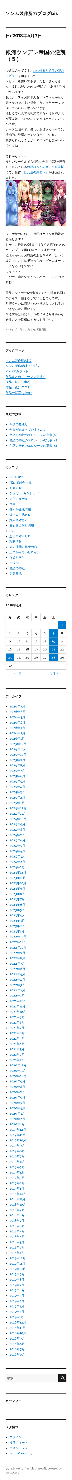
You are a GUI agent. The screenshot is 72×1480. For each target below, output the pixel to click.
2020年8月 (17, 1087)
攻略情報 (15, 541)
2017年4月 (16, 1301)
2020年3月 (17, 1113)
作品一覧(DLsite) (18, 382)
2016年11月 (17, 1328)
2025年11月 (17, 749)
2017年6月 (17, 1290)
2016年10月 (17, 1333)
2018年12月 (17, 1194)
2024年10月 (17, 819)
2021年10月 (17, 1012)
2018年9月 (17, 1210)
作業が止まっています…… (27, 429)
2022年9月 (17, 953)
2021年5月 (17, 1038)
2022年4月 (17, 979)
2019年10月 (17, 1140)
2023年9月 (17, 888)
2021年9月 (17, 1017)
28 (53, 657)
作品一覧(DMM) (17, 387)
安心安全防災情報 (21, 525)
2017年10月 (17, 1269)
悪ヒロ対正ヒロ (20, 536)
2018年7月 (16, 1220)
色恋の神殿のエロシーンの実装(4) (33, 445)
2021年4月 (17, 1044)
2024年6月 (17, 840)
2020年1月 (17, 1124)
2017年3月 (16, 1306)
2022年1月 (17, 996)
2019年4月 (17, 1172)
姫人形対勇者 (18, 520)
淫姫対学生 (17, 557)
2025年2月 (17, 797)
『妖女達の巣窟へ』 (35, 172)
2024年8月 (17, 829)
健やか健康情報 (20, 509)
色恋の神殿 (17, 568)
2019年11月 (17, 1135)
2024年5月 (17, 846)
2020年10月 (17, 1076)
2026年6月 (17, 712)
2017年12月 (17, 1258)
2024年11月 (17, 813)
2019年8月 (17, 1151)
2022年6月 (17, 969)
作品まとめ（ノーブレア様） (26, 376)
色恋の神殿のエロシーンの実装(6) (33, 435)
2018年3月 (16, 1242)
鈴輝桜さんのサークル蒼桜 (45, 167)
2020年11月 (17, 1071)
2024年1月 (17, 867)
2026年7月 (17, 706)
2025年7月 (17, 771)
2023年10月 (17, 883)
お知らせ (30, 329)
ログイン (15, 1437)
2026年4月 (17, 722)
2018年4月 (17, 1237)
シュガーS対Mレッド (24, 493)
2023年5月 (17, 910)
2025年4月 (17, 787)
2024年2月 (17, 862)
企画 (12, 504)
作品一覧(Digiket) (19, 392)
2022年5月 (17, 974)
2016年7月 (17, 1349)
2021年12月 (17, 1001)
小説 (12, 531)
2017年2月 (16, 1312)
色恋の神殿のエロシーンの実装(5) (33, 440)
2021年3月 (16, 1049)
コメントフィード (21, 1448)
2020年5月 (17, 1103)
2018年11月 (17, 1199)
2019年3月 (17, 1178)
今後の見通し (18, 424)
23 (10, 657)
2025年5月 (17, 781)
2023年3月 (17, 921)
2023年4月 (17, 915)
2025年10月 (17, 754)
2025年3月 (17, 792)
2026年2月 (17, 733)
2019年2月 (17, 1183)
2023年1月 (16, 931)
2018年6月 (17, 1226)
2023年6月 (17, 904)
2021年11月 (17, 1006)
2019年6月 (17, 1162)
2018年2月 (17, 1247)
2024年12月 (17, 808)
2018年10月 (17, 1204)
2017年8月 (16, 1279)
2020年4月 (17, 1108)
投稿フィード (18, 1442)
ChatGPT (16, 477)
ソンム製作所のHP (18, 360)
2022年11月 (17, 942)
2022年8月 (17, 958)
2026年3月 (17, 728)
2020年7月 (17, 1092)
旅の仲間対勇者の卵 (23, 547)
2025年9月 (17, 760)
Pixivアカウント (17, 371)
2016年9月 (17, 1338)
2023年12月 (17, 872)
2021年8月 (17, 1022)
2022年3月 (17, 985)
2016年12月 (17, 1322)
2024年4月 (17, 851)
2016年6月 (17, 1354)
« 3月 (18, 673)
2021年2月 (17, 1054)
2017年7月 (16, 1285)
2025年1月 (17, 803)
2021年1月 (16, 1060)
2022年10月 (17, 947)
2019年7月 (17, 1156)
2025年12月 (17, 744)
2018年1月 (16, 1253)
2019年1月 (16, 1188)
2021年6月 (17, 1033)
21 (53, 649)
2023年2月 (17, 926)
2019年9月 (17, 1145)
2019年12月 (17, 1129)
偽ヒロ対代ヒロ (20, 515)
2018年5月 (17, 1231)
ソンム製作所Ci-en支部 (22, 366)
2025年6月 (17, 776)
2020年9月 (17, 1081)
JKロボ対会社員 (20, 482)
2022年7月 (17, 963)
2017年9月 (17, 1274)
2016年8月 (17, 1344)
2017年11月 (17, 1263)
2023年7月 (17, 899)
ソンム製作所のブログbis (32, 13)
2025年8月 (17, 765)
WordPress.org (20, 1453)
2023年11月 (17, 878)
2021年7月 (16, 1028)
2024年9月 (17, 824)
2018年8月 (17, 1215)
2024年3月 (17, 856)
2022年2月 (17, 990)
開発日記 (41, 329)
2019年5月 (17, 1167)
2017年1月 (16, 1317)
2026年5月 (17, 717)
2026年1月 (17, 738)
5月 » (54, 673)
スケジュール (18, 498)
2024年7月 (17, 835)
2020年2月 (17, 1119)
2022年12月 (17, 937)
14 (53, 641)
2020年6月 (17, 1097)
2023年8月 (17, 894)
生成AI (14, 563)
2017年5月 (16, 1295)
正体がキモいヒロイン (24, 552)
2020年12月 (17, 1065)
